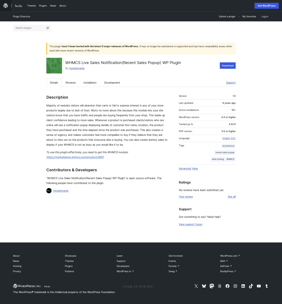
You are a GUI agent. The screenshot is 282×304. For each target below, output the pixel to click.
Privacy (17, 271)
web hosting (218, 159)
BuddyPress (228, 271)
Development (112, 82)
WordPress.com (230, 255)
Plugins (69, 266)
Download (228, 65)
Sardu (47, 286)
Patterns (69, 271)
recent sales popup (224, 152)
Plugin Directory (21, 16)
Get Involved (176, 255)
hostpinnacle (77, 68)
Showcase (70, 255)
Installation (89, 82)
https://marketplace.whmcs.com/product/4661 (75, 157)
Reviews (71, 82)
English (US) (229, 138)
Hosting (17, 266)
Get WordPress (267, 5)
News (16, 261)
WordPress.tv (125, 271)
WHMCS (230, 159)
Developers (123, 266)
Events (172, 261)
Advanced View (188, 168)
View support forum (190, 224)
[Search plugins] (47, 28)
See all (232, 196)
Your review (186, 196)
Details (54, 82)
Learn (120, 255)
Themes (69, 261)
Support (231, 82)
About (16, 255)
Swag (173, 271)
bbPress (226, 266)
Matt (224, 261)
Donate (174, 266)
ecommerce (228, 146)
